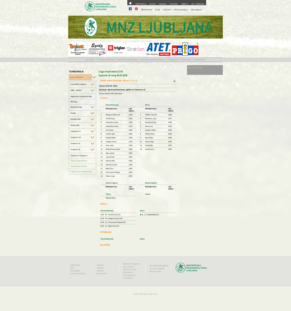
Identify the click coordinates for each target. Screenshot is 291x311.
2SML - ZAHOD (76, 90)
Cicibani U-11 (75, 131)
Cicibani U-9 (75, 143)
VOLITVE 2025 (186, 60)
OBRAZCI (184, 4)
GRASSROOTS (173, 60)
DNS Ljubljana (196, 9)
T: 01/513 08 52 (127, 278)
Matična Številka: (155, 271)
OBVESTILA (100, 265)
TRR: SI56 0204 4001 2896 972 (158, 266)
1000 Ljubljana (128, 272)
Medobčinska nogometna (131, 264)
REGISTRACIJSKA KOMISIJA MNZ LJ (153, 60)
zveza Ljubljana (128, 267)
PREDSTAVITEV (146, 9)
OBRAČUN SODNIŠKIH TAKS (81, 171)
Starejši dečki (75, 119)
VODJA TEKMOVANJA (78, 161)
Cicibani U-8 (75, 149)
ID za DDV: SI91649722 (156, 269)
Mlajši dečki (74, 125)
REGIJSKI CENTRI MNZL (106, 60)
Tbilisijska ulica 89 (129, 269)
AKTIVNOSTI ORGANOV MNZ (128, 60)
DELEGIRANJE (90, 60)
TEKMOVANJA (140, 4)
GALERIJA (162, 4)
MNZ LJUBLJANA (140, 294)
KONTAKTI (167, 9)
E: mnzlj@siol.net (129, 275)
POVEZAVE (174, 4)
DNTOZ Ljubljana (181, 9)
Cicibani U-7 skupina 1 (79, 155)
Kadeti (73, 113)
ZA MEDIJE (100, 271)
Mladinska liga (76, 107)
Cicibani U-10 (75, 137)
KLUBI (157, 9)
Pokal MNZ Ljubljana (78, 84)
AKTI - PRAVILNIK (197, 4)
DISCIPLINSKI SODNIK (78, 166)
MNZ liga (73, 101)
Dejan (156, 294)
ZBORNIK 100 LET (200, 60)
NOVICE (153, 4)
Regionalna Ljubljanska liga (81, 96)
